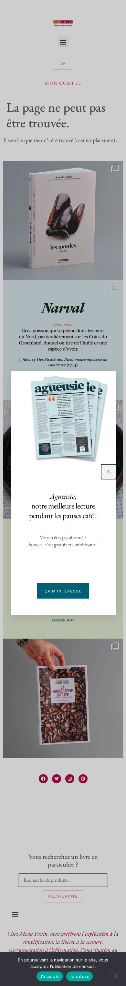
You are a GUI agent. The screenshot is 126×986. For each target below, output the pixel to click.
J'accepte (50, 976)
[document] (63, 493)
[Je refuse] (115, 975)
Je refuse (79, 976)
